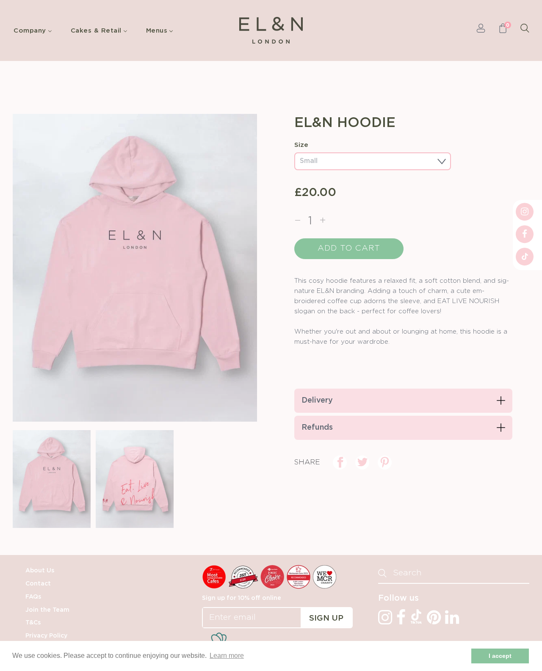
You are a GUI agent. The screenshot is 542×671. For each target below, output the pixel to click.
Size (301, 145)
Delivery (317, 400)
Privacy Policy (46, 636)
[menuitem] (35, 30)
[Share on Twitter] (362, 462)
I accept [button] (500, 655)
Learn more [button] (227, 655)
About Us (39, 571)
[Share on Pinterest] (385, 462)
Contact (38, 584)
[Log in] (480, 30)
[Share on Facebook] (340, 462)
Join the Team (47, 610)
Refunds (317, 427)
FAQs (33, 597)
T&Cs (33, 623)
